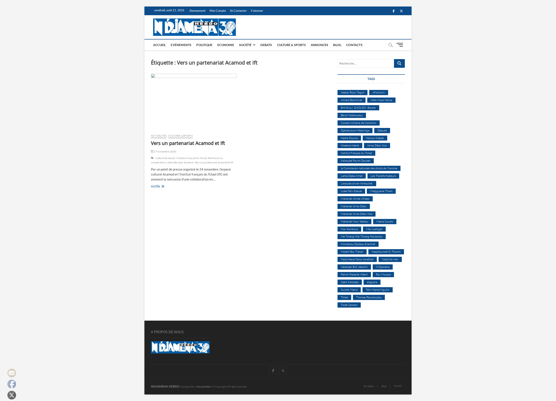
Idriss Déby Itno (377, 145)
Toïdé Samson (349, 305)
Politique (204, 45)
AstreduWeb (203, 386)
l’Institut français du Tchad (191, 158)
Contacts (354, 45)
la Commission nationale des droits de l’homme (369, 168)
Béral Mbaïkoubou (352, 115)
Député (382, 130)
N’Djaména (382, 266)
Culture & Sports (291, 45)
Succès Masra (349, 289)
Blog (337, 45)
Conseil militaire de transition (358, 122)
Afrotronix (378, 92)
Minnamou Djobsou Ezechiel (358, 244)
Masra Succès (384, 221)
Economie (225, 45)
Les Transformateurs (383, 175)
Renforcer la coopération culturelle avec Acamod (187, 160)
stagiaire (372, 282)
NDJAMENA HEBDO (165, 386)
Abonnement (197, 10)
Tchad (344, 297)
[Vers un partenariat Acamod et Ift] (194, 102)
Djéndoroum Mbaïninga (355, 130)
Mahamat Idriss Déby (354, 206)
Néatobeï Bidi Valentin (354, 266)
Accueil (159, 45)
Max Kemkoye (349, 229)
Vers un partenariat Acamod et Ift (188, 143)
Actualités (159, 135)
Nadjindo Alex (390, 259)
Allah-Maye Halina (381, 100)
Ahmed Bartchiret (351, 100)
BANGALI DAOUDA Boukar (358, 107)
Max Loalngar (374, 229)
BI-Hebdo (369, 386)
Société (245, 45)
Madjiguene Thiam (381, 191)
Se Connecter (238, 10)
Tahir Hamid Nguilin (377, 289)
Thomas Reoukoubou (369, 297)
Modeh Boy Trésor (352, 251)
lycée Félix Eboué (351, 191)
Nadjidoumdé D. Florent (386, 251)
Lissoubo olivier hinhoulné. (357, 183)
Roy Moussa (383, 274)
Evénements (181, 45)
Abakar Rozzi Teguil (352, 92)
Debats (266, 45)
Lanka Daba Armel (351, 175)
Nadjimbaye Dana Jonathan (357, 259)
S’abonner (257, 10)
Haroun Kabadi (375, 138)
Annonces (319, 45)
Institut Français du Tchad (356, 153)
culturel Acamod (165, 158)
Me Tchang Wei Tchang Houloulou (361, 236)
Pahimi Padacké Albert (354, 274)
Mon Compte (218, 10)
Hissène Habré (350, 145)
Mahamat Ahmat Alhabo (355, 198)
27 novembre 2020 (164, 151)
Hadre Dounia (349, 138)
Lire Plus (161, 186)
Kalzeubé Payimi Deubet (356, 160)
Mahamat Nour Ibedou (354, 221)
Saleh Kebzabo (350, 282)
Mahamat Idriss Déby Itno (356, 213)
